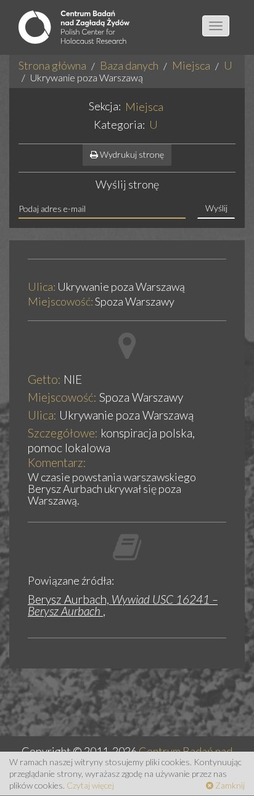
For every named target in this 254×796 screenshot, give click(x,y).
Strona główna (52, 65)
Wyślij (216, 208)
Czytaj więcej (90, 785)
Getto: (44, 379)
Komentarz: (57, 462)
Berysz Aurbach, (123, 605)
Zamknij (229, 785)
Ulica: (41, 287)
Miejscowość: (60, 302)
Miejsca (191, 65)
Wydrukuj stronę (131, 154)
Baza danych (129, 65)
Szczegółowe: (63, 433)
